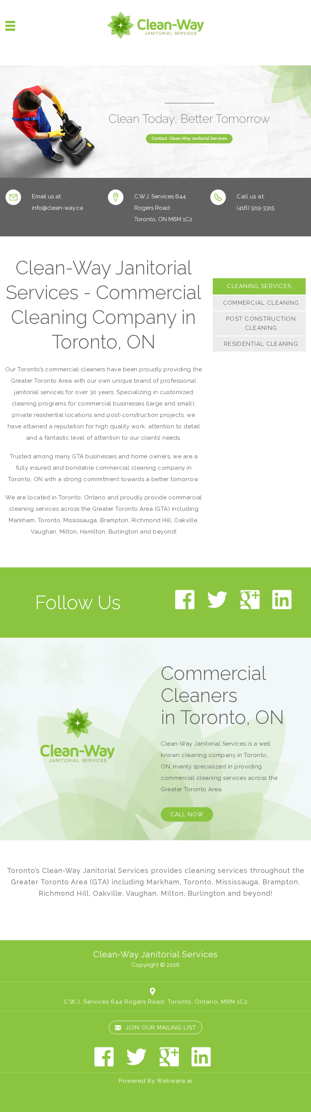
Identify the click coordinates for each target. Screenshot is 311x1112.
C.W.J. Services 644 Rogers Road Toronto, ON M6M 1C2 (163, 208)
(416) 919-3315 (255, 207)
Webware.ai (174, 1080)
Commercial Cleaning (261, 302)
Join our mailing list (160, 1027)
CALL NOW (187, 814)
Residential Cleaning (261, 344)
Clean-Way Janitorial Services (155, 954)
